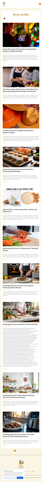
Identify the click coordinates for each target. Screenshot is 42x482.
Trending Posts (5, 134)
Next (38, 450)
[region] (13, 474)
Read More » (5, 62)
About (29, 471)
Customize (7, 477)
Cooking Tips (5, 93)
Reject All (13, 477)
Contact (33, 471)
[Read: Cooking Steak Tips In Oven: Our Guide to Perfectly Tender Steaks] (21, 273)
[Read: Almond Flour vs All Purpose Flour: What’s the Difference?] (21, 196)
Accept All (20, 477)
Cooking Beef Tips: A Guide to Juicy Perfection (20, 324)
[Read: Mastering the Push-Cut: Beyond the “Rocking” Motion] (21, 235)
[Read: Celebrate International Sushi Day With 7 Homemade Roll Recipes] (21, 156)
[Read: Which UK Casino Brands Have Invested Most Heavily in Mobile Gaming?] (21, 34)
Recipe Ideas (5, 173)
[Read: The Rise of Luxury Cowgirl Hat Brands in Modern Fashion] (21, 116)
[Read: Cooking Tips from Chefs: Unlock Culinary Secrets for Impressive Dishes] (21, 382)
